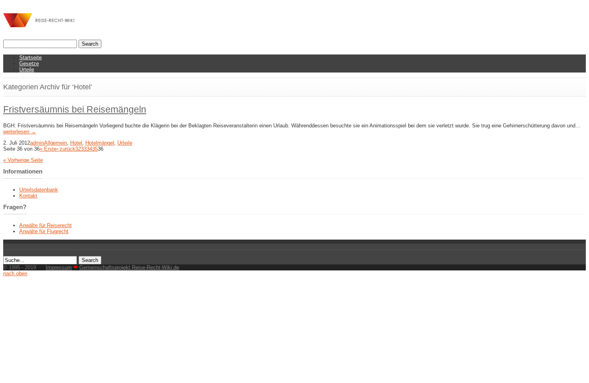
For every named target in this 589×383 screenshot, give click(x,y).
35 (95, 149)
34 (89, 149)
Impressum (59, 267)
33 (84, 149)
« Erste (48, 149)
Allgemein (55, 143)
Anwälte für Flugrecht (44, 231)
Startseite (30, 57)
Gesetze (29, 63)
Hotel (76, 143)
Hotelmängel (99, 143)
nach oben (15, 273)
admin (37, 143)
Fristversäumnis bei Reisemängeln (74, 109)
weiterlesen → (19, 132)
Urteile (26, 70)
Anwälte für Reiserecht (45, 225)
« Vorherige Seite (23, 160)
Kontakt (28, 196)
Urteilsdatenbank (38, 190)
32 (78, 149)
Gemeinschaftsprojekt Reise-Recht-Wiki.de (129, 267)
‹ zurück (65, 149)
